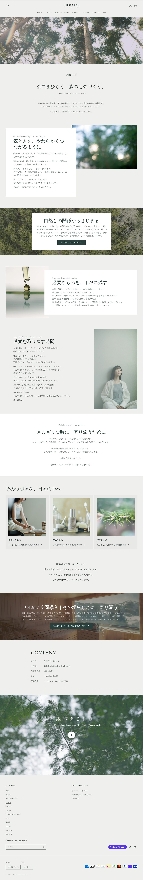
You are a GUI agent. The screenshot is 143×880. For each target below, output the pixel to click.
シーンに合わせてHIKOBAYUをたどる (24, 545)
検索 (7, 790)
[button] (8, 5)
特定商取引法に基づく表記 (81, 794)
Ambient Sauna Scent (13, 814)
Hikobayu (13, 875)
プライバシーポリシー (80, 790)
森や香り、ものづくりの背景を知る (112, 545)
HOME (8, 794)
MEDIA (8, 826)
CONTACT (9, 834)
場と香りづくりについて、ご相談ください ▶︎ (71, 626)
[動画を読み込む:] (71, 735)
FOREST (9, 806)
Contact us (75, 798)
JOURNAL (9, 830)
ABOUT (8, 802)
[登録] (43, 847)
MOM (8, 818)
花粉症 (8, 822)
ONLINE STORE (11, 798)
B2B (104, 12)
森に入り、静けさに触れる (71, 242)
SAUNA (8, 810)
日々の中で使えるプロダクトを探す (67, 545)
